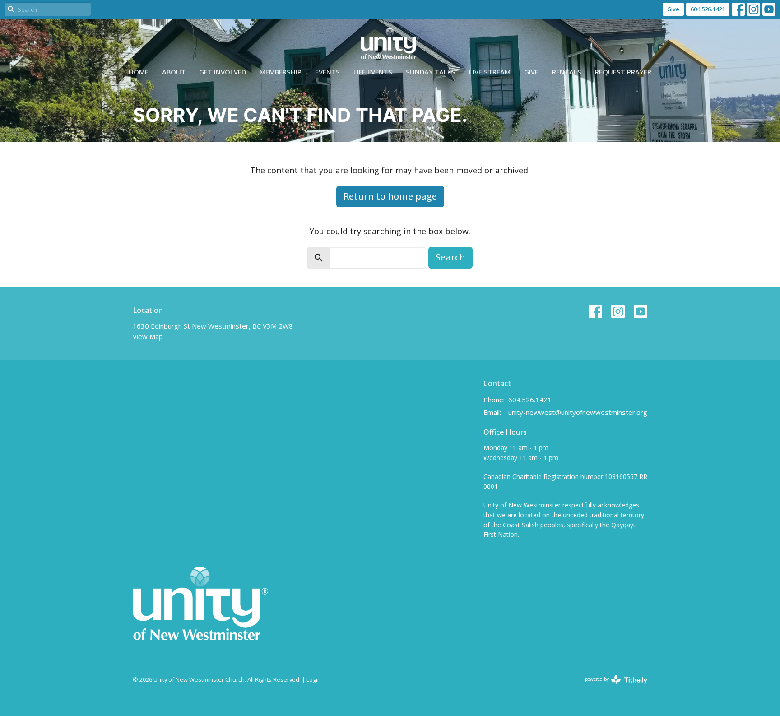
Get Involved (222, 71)
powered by (611, 686)
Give (673, 9)
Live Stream (490, 71)
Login (313, 679)
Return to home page (390, 196)
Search (450, 257)
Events (327, 71)
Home (139, 71)
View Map (148, 336)
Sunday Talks (430, 71)
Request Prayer (623, 71)
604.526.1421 (708, 9)
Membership (281, 71)
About (174, 71)
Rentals (566, 71)
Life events (372, 71)
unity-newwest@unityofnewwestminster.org (577, 412)
